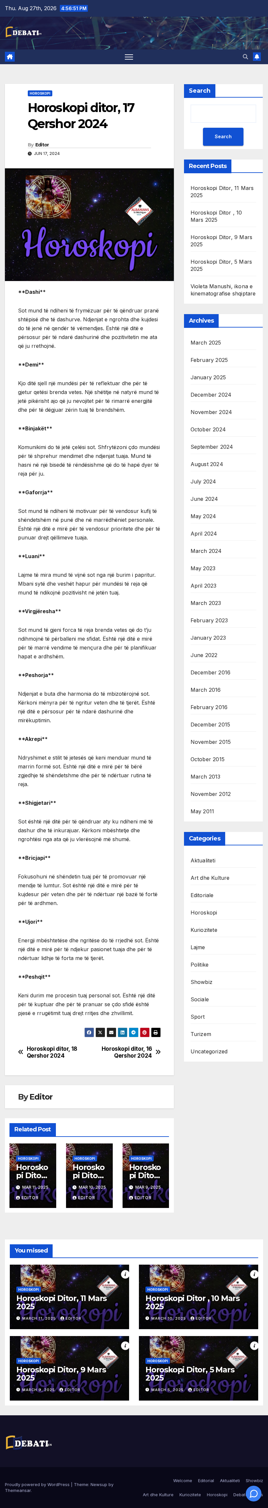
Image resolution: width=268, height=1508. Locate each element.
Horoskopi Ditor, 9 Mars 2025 (61, 1374)
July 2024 (203, 481)
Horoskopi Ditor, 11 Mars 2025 (61, 1302)
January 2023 (208, 637)
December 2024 (211, 394)
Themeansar (18, 1490)
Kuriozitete (204, 930)
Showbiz (201, 982)
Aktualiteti (203, 860)
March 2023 (206, 603)
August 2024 (207, 464)
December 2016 (211, 672)
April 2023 (204, 585)
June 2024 (204, 499)
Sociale (200, 999)
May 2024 (203, 516)
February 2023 (209, 620)
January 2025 (208, 377)
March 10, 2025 (169, 1318)
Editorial (206, 1480)
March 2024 (206, 551)
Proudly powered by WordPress (38, 1484)
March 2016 (206, 690)
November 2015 (211, 742)
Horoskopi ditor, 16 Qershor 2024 (127, 1052)
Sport (198, 1016)
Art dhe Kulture (210, 878)
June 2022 (204, 655)
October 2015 (208, 759)
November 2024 (211, 412)
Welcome (182, 1480)
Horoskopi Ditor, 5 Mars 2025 (189, 1374)
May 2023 (203, 568)
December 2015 (210, 724)
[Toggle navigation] (129, 57)
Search (199, 90)
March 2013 (206, 776)
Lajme (198, 947)
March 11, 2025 (39, 1318)
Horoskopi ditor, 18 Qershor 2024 (52, 1052)
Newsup (99, 1484)
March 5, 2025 (168, 1389)
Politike (200, 964)
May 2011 (202, 811)
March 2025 (206, 342)
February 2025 (209, 360)
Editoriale (202, 895)
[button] (245, 56)
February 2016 (209, 707)
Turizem (201, 1034)
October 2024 (208, 429)
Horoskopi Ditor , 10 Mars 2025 (192, 1302)
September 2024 (212, 446)
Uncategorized (209, 1051)
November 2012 (211, 794)
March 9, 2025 (39, 1389)
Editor (42, 145)
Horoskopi (40, 93)
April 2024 (204, 533)
